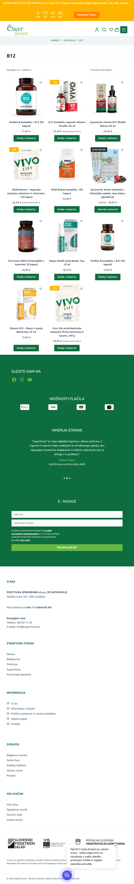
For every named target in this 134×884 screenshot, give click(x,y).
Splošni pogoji (19, 718)
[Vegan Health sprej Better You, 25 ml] (66, 235)
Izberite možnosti (108, 209)
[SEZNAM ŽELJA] (111, 30)
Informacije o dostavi (23, 708)
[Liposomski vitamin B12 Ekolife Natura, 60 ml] (107, 96)
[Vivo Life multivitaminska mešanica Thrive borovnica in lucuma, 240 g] (66, 303)
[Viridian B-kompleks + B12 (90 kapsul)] (26, 96)
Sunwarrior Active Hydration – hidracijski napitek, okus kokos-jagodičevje (108, 193)
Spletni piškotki (53, 878)
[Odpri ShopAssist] (67, 875)
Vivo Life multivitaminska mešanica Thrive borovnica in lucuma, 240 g (67, 332)
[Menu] (123, 29)
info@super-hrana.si (28, 626)
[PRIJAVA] (97, 30)
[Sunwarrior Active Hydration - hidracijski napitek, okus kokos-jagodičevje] (107, 164)
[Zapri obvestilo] (115, 845)
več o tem (25, 540)
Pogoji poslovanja (70, 878)
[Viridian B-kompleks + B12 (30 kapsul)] (107, 235)
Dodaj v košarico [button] (26, 138)
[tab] (64, 478)
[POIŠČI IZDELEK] (104, 30)
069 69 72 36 (24, 622)
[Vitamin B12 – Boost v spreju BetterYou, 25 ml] (26, 303)
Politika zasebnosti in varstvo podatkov (33, 713)
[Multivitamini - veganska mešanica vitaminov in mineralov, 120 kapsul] (26, 164)
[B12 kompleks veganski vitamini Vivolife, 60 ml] (66, 96)
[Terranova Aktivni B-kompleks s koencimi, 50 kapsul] (26, 235)
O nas (14, 703)
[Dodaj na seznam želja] (40, 82)
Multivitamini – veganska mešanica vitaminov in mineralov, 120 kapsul (26, 193)
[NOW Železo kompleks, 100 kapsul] (66, 164)
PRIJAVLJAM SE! (67, 547)
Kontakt (15, 723)
